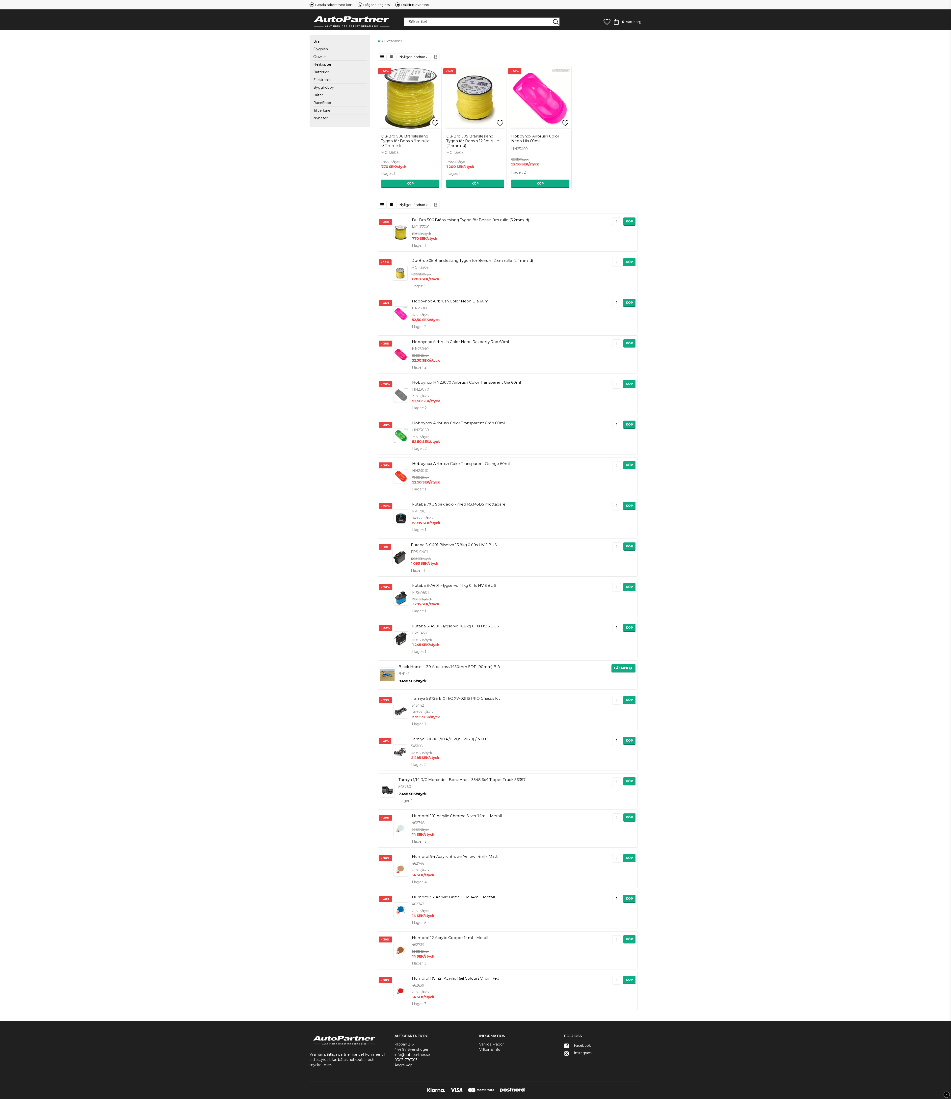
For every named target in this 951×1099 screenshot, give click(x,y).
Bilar (317, 41)
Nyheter (320, 118)
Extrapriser (393, 41)
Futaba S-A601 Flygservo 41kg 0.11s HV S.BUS (454, 585)
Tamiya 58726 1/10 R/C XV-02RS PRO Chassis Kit (456, 698)
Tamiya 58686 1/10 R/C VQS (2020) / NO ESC (451, 739)
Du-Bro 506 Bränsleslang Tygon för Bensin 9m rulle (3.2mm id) (405, 141)
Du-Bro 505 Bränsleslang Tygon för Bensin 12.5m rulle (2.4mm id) (472, 141)
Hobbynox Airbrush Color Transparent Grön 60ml (458, 423)
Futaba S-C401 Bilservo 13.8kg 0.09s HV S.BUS (454, 544)
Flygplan (320, 49)
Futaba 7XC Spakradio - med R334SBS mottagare (458, 504)
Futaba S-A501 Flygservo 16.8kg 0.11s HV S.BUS (455, 626)
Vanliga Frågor (491, 1044)
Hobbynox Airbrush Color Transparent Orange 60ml (461, 463)
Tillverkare (321, 110)
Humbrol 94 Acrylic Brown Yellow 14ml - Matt (455, 856)
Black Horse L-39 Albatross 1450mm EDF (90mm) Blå (449, 666)
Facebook (582, 1045)
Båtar (318, 95)
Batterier (321, 72)
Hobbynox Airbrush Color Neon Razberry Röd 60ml (460, 341)
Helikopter (322, 64)
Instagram (582, 1053)
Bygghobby (323, 87)
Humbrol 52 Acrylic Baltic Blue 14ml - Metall (453, 897)
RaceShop (322, 103)
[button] (607, 21)
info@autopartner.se (412, 1054)
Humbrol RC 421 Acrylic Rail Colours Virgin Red (455, 978)
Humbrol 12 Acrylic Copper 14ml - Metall (450, 937)
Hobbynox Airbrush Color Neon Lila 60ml (535, 138)
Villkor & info (489, 1049)
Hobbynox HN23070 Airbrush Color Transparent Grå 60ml (466, 382)
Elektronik (322, 80)
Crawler (319, 56)
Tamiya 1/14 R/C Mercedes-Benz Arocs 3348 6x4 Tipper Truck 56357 (462, 779)
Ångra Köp (404, 1065)
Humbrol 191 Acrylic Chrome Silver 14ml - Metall (457, 815)
